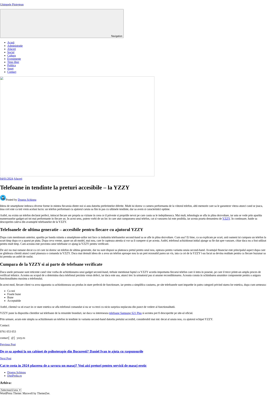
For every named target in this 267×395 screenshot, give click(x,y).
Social (10, 52)
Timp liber (13, 62)
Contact (11, 71)
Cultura (11, 55)
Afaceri (11, 48)
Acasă (10, 42)
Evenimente (14, 58)
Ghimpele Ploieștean (12, 4)
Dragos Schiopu (27, 199)
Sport (10, 68)
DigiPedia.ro (14, 375)
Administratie (15, 45)
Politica (11, 65)
